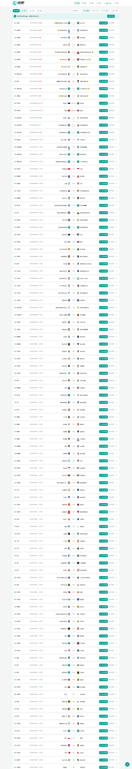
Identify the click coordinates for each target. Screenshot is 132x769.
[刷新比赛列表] (127, 764)
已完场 (114, 10)
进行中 (95, 10)
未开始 (104, 10)
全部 (86, 10)
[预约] (116, 139)
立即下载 (111, 16)
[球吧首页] (18, 3)
